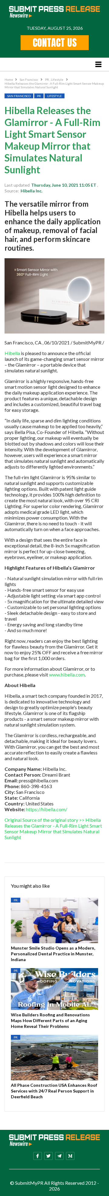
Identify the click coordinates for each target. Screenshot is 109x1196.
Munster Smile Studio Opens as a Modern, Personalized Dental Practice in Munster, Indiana (53, 953)
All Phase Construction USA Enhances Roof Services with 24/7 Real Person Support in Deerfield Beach (54, 1090)
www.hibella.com (67, 674)
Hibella (12, 353)
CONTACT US (55, 42)
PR (47, 79)
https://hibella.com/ (46, 809)
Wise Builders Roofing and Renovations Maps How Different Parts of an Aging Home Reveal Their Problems (50, 1020)
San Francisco (29, 79)
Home (9, 79)
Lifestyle (57, 79)
